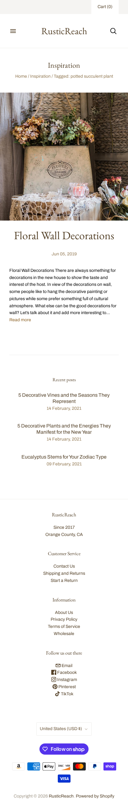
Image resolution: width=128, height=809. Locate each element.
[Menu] (13, 31)
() (105, 6)
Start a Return (64, 580)
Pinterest (66, 686)
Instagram (66, 679)
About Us (64, 612)
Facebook (66, 672)
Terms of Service (64, 626)
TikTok (66, 694)
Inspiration (40, 76)
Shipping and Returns (64, 573)
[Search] (113, 31)
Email (66, 665)
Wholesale (64, 633)
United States (61, 728)
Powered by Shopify (95, 796)
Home (21, 76)
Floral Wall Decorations (64, 235)
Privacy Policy (64, 619)
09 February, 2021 (64, 464)
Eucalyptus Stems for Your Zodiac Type (64, 456)
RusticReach (61, 796)
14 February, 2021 (64, 408)
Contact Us (64, 566)
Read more (20, 320)
